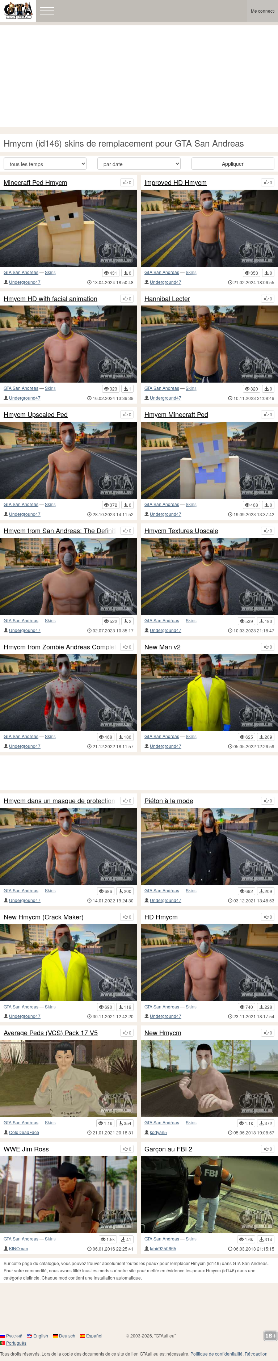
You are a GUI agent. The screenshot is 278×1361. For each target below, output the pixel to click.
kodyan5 (158, 1132)
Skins (50, 272)
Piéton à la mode (168, 800)
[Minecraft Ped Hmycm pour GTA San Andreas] (68, 228)
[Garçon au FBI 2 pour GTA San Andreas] (209, 1194)
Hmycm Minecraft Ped (176, 414)
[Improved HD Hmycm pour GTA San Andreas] (209, 228)
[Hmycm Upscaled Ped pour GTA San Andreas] (68, 460)
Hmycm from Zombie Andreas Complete (60, 646)
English (40, 1335)
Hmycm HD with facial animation (50, 298)
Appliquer (233, 163)
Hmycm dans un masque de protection (59, 800)
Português (16, 1343)
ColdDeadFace (24, 1132)
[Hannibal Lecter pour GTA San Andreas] (209, 344)
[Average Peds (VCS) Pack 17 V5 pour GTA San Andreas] (68, 1078)
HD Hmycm (161, 916)
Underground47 (25, 282)
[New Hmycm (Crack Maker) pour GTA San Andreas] (68, 962)
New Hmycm (162, 1032)
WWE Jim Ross (26, 1149)
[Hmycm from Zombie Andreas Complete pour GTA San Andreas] (68, 692)
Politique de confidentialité (216, 1354)
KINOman (18, 1248)
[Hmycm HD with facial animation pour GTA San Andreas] (68, 344)
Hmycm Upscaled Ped (36, 414)
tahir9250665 (163, 1248)
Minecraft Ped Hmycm (35, 182)
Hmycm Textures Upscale (181, 530)
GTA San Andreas (21, 272)
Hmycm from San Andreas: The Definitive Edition (60, 530)
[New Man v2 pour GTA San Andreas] (209, 692)
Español (94, 1335)
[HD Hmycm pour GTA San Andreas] (209, 962)
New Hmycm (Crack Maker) (44, 916)
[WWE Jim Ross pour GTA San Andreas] (68, 1194)
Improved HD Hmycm (175, 182)
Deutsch (67, 1335)
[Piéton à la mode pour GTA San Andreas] (209, 846)
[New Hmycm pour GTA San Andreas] (209, 1078)
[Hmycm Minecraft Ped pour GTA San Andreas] (209, 460)
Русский (14, 1335)
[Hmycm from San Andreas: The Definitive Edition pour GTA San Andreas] (68, 576)
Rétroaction (256, 1354)
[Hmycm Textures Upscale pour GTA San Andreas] (209, 576)
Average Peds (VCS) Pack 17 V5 (51, 1032)
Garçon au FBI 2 (168, 1149)
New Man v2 (162, 646)
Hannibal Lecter (167, 298)
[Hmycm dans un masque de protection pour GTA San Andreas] (68, 846)
